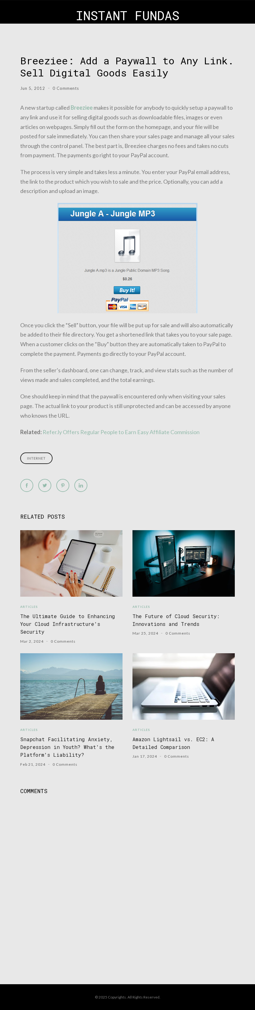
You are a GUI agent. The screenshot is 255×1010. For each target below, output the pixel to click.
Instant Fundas (127, 15)
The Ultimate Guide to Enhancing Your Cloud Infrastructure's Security (67, 624)
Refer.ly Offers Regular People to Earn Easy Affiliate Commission (121, 432)
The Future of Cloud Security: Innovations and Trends (176, 620)
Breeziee (82, 107)
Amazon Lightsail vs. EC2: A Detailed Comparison (173, 743)
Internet (36, 458)
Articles (29, 606)
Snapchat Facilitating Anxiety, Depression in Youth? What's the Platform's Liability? (67, 747)
